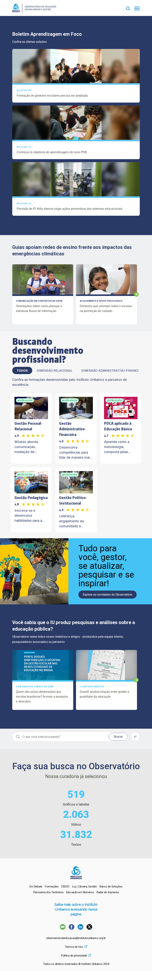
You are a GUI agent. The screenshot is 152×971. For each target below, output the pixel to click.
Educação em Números (80, 892)
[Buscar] (130, 8)
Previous (12, 294)
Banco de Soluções (111, 886)
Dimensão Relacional (54, 370)
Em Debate (35, 886)
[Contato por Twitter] (89, 928)
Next (136, 294)
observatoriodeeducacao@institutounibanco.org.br (76, 938)
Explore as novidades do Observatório (107, 594)
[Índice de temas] (135, 736)
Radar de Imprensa (108, 892)
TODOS (22, 370)
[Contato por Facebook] (71, 928)
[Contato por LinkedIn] (80, 928)
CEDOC (65, 886)
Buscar (118, 736)
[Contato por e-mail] (63, 928)
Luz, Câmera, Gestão (84, 886)
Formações (52, 886)
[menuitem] (35, 886)
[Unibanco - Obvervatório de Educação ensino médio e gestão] (34, 11)
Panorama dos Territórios (48, 892)
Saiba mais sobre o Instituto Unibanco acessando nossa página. (75, 909)
